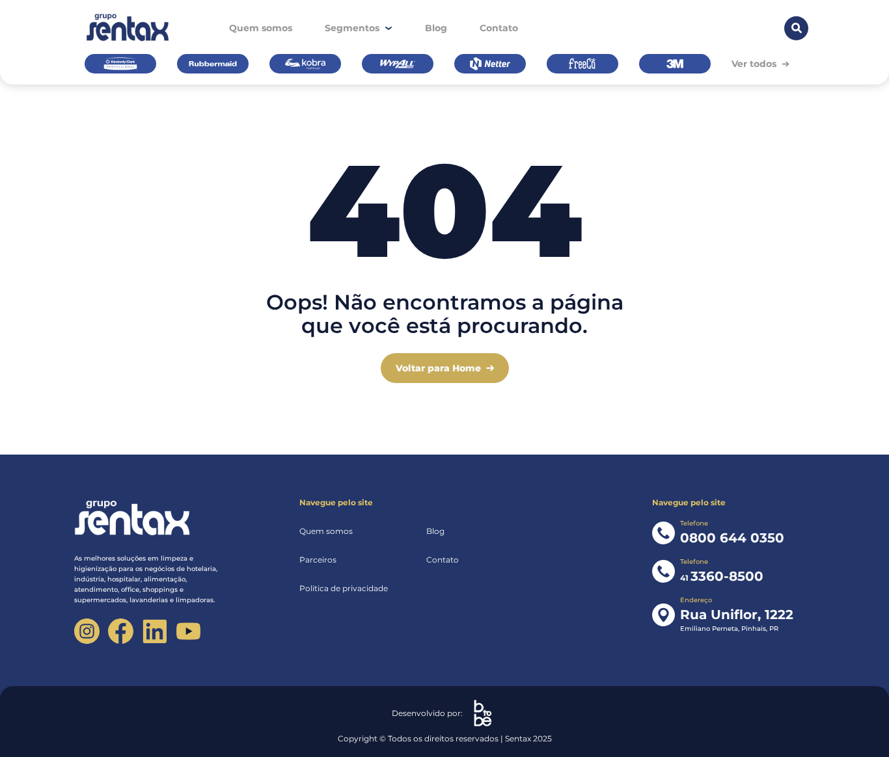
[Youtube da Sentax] (188, 631)
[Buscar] (796, 28)
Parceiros (317, 559)
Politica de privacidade (343, 588)
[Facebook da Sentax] (120, 631)
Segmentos (352, 28)
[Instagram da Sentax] (87, 631)
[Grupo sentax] (127, 28)
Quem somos (260, 28)
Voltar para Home (438, 368)
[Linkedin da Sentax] (154, 631)
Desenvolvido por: (427, 713)
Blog (436, 28)
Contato (499, 28)
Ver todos (754, 64)
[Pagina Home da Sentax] (152, 518)
